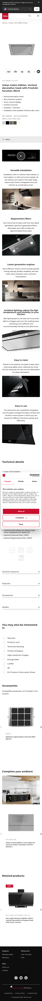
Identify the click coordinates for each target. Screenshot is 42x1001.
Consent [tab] (7, 481)
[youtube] (21, 978)
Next (34, 72)
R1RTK (8, 734)
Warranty (5, 957)
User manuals (26, 954)
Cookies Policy (32, 993)
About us (5, 967)
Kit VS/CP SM (11, 840)
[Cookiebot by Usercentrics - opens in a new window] (29, 475)
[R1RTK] (21, 717)
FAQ (22, 957)
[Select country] (34, 16)
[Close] (38, 2)
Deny (21, 524)
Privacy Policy (20, 993)
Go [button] (37, 9)
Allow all (21, 511)
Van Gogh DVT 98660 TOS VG (18, 915)
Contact (5, 970)
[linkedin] (26, 978)
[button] (17, 9)
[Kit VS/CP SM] (21, 823)
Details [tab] (21, 481)
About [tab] (34, 481)
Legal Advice (8, 993)
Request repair (7, 954)
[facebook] (16, 978)
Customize (20, 518)
